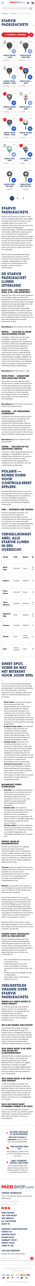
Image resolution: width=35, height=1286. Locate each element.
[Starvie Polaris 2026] (25, 124)
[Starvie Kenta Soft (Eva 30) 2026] (25, 175)
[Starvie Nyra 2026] (9, 150)
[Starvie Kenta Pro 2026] (9, 175)
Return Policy (8, 1237)
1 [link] (11, 198)
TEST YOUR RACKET (9, 1216)
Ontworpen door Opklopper (16, 1282)
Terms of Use (8, 1246)
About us (6, 1224)
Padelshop (5, 13)
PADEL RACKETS (8, 1213)
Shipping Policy (9, 1235)
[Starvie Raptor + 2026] (9, 47)
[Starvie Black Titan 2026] (25, 47)
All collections (9, 1221)
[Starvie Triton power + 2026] (9, 124)
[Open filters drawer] (31, 35)
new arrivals (8, 1218)
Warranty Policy (9, 1240)
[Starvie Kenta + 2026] (25, 98)
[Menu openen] (3, 3)
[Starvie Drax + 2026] (25, 72)
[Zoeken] (31, 8)
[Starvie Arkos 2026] (25, 150)
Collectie (13, 13)
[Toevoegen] (13, 51)
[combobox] (17, 8)
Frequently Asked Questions (14, 1229)
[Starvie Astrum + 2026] (9, 98)
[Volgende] (23, 198)
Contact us (7, 1232)
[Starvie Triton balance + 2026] (9, 72)
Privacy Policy (8, 1243)
